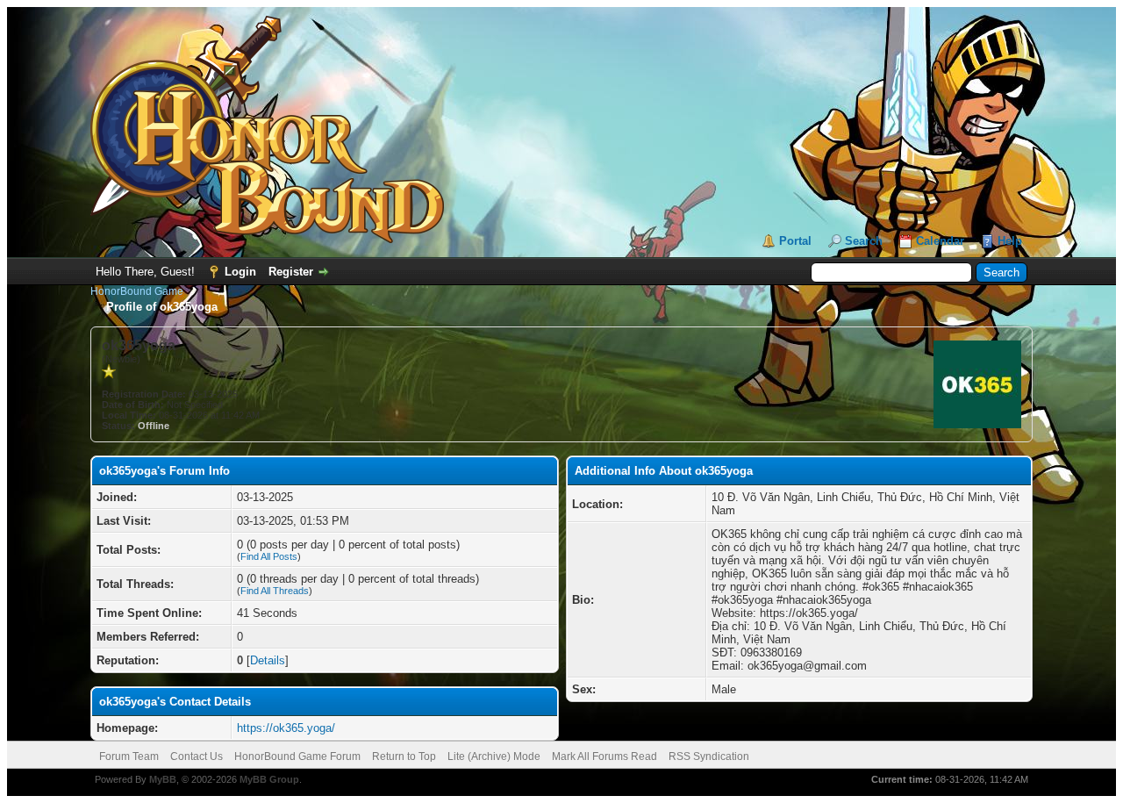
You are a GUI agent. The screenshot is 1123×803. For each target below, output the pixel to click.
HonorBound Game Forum (297, 756)
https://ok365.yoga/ (286, 728)
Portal (795, 240)
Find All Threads (274, 590)
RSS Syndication (709, 756)
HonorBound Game (136, 291)
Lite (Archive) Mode (493, 756)
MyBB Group (269, 779)
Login (240, 271)
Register (290, 271)
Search (864, 240)
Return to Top (404, 756)
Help (1010, 240)
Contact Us (196, 756)
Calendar (940, 240)
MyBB (162, 779)
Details (267, 660)
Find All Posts (268, 556)
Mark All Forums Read (604, 756)
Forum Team (129, 756)
